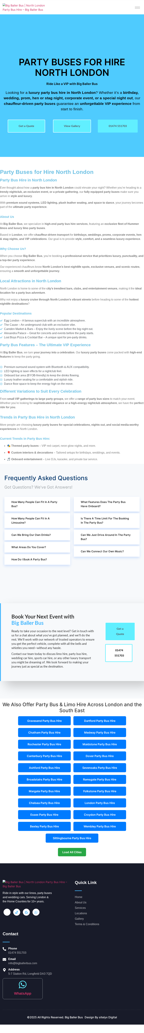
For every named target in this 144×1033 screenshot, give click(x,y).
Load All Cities (72, 852)
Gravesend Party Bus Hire (44, 721)
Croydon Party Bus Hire (100, 814)
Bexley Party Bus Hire (44, 826)
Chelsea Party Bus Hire (44, 803)
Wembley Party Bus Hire (100, 826)
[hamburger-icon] (137, 7)
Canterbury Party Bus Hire (44, 756)
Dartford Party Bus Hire (99, 721)
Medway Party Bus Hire (99, 732)
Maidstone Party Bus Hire (100, 744)
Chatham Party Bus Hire (44, 732)
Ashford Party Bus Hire (44, 767)
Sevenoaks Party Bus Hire (99, 767)
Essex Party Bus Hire (44, 814)
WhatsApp (22, 993)
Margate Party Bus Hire (44, 791)
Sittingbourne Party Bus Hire (72, 838)
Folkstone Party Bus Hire (99, 791)
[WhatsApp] (22, 984)
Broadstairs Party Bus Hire (44, 779)
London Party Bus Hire (100, 803)
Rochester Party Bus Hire (44, 744)
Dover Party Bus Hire (100, 756)
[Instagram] (7, 912)
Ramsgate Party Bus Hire (99, 779)
